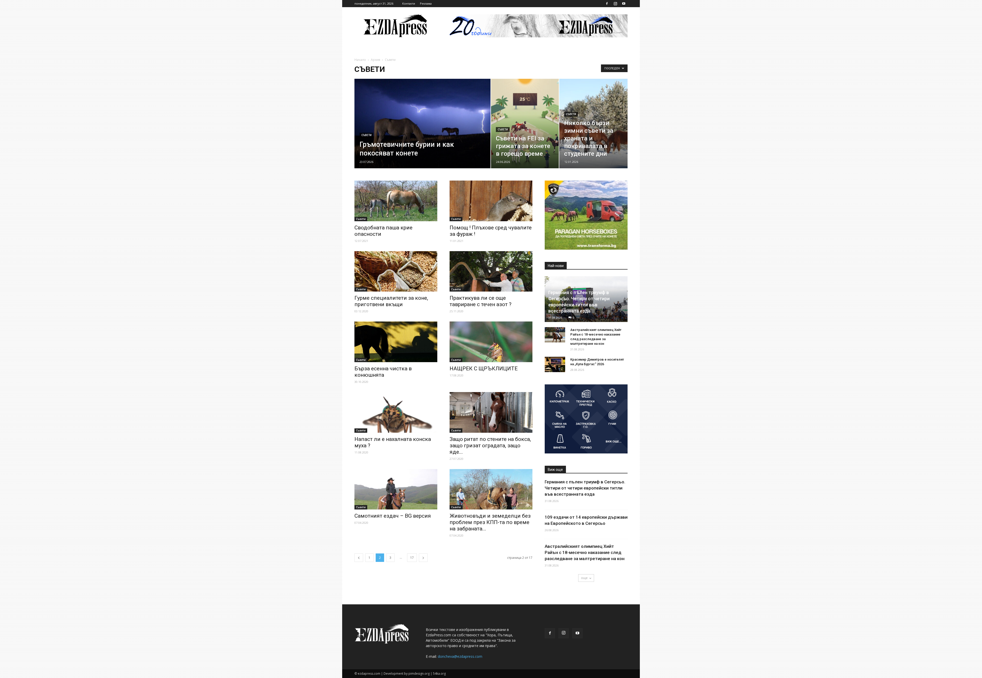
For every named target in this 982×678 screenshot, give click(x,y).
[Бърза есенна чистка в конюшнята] (395, 341)
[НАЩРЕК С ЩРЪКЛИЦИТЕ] (491, 341)
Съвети (366, 135)
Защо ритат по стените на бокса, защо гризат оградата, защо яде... (490, 445)
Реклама (426, 3)
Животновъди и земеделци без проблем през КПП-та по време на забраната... (490, 522)
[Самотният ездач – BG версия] (395, 489)
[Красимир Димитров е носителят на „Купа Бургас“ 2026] (555, 364)
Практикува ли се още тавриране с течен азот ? (480, 301)
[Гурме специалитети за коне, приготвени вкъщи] (395, 271)
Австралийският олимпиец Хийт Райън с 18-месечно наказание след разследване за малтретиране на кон (584, 552)
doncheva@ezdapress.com (460, 656)
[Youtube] (624, 3)
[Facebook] (607, 3)
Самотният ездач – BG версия (392, 516)
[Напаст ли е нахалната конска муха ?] (395, 412)
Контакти (408, 3)
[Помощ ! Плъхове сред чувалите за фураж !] (491, 201)
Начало (360, 60)
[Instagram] (615, 3)
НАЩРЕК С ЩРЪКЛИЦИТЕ (484, 368)
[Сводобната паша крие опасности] (395, 201)
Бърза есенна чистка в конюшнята (383, 371)
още (584, 578)
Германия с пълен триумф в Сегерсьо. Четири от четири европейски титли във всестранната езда (585, 488)
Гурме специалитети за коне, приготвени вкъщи (391, 301)
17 (412, 557)
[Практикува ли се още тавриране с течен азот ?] (491, 271)
